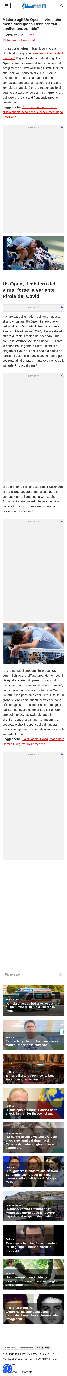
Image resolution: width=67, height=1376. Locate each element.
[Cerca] (61, 5)
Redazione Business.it (21, 40)
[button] (7, 1369)
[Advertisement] (33, 896)
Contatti (27, 1372)
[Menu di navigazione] (7, 5)
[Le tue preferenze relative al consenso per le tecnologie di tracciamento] (63, 1032)
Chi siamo (10, 1372)
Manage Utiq (43, 1348)
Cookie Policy (10, 1347)
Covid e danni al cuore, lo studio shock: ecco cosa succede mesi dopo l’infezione (33, 112)
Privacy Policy (26, 1347)
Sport (31, 35)
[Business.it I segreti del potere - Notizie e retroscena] (33, 5)
